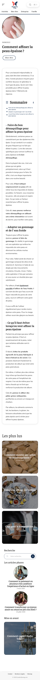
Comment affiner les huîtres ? (20, 491)
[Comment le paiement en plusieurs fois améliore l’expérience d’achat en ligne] (21, 573)
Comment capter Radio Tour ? (20, 637)
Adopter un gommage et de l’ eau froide (19, 112)
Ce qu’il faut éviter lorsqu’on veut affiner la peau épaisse (21, 115)
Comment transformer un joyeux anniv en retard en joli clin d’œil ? (21, 608)
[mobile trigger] (4, 4)
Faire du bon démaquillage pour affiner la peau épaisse (20, 108)
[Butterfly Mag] (15, 4)
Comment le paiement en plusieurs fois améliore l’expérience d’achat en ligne (20, 583)
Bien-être (9, 58)
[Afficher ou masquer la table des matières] (30, 102)
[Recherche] (30, 4)
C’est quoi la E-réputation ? (20, 526)
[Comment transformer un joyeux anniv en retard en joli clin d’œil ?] (21, 598)
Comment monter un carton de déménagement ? (20, 456)
